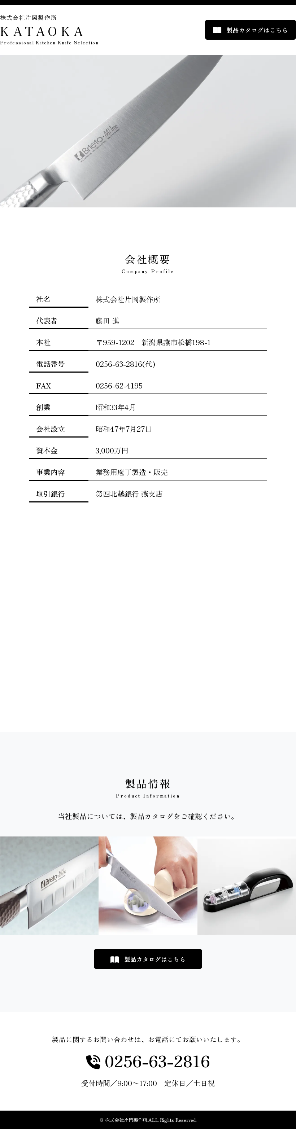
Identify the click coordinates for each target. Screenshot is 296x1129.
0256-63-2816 (155, 1061)
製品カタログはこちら (257, 30)
